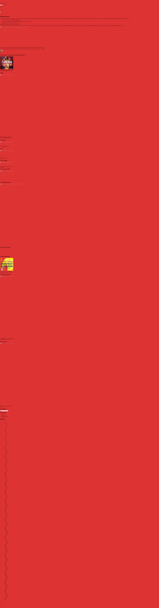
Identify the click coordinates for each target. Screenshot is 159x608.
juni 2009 (3, 572)
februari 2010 (4, 566)
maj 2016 (3, 510)
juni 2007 (3, 590)
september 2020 (4, 471)
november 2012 (4, 541)
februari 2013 (4, 539)
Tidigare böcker (4, 9)
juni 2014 (3, 527)
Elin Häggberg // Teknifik (5, 417)
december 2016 (4, 505)
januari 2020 (3, 477)
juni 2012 (3, 545)
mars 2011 (3, 556)
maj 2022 (3, 456)
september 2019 (4, 480)
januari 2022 (3, 459)
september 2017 (4, 498)
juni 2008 (3, 581)
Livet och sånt (11, 51)
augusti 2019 (3, 481)
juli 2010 (3, 562)
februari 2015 (4, 521)
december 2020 (4, 469)
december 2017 (4, 496)
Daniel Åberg (2, 2)
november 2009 (4, 568)
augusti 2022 (3, 454)
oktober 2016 (3, 506)
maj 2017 (3, 501)
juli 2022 (3, 455)
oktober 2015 (3, 515)
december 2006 (4, 594)
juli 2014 (3, 526)
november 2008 (4, 577)
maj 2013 (3, 537)
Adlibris (9, 272)
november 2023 (4, 443)
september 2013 (4, 534)
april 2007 (3, 591)
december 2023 (4, 442)
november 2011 (4, 550)
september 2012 (4, 543)
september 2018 (4, 489)
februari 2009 (4, 575)
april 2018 (3, 493)
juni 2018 (3, 491)
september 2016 (4, 507)
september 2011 (4, 552)
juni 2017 (3, 500)
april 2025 (3, 430)
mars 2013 (3, 538)
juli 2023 (3, 446)
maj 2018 (3, 492)
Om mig (3, 10)
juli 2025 (3, 428)
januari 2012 (3, 549)
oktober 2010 (3, 560)
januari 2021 (3, 468)
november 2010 (4, 559)
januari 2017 (3, 504)
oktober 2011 (3, 551)
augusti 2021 (3, 463)
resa (22, 51)
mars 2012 (3, 547)
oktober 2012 (3, 542)
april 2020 (3, 475)
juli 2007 (3, 589)
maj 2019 (3, 483)
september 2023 (4, 444)
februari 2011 (3, 557)
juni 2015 (3, 518)
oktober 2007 (3, 587)
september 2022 (4, 453)
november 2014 (4, 523)
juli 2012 (3, 544)
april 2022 (3, 457)
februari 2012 (4, 548)
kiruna (14, 51)
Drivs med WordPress (7, 607)
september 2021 (4, 462)
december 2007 (4, 585)
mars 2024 (3, 440)
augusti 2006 (3, 597)
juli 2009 (3, 571)
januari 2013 (3, 540)
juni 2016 (3, 509)
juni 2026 (3, 420)
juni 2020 (3, 473)
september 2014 (4, 525)
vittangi (26, 51)
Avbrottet (3, 8)
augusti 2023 (3, 445)
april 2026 (3, 422)
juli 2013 (3, 535)
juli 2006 (3, 598)
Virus (2, 6)
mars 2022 (3, 458)
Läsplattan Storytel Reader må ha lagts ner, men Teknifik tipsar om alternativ (15, 414)
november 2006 (4, 595)
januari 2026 (3, 423)
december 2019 (4, 478)
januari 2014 (3, 531)
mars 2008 (3, 583)
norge (18, 51)
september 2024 (4, 435)
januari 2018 (3, 495)
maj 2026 (3, 421)
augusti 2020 (3, 472)
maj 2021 (3, 465)
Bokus (12, 272)
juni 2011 (3, 554)
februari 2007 (4, 593)
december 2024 (4, 433)
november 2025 (4, 425)
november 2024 (4, 434)
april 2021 (3, 466)
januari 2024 (3, 441)
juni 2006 (3, 599)
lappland (16, 51)
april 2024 (3, 439)
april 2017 (3, 502)
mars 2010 (3, 565)
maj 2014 (3, 528)
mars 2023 (3, 449)
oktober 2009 (3, 569)
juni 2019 (3, 482)
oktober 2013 (3, 533)
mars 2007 (3, 592)
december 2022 (4, 451)
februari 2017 (4, 503)
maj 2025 (3, 429)
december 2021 (4, 460)
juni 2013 (3, 536)
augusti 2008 (3, 579)
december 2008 (4, 576)
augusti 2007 (3, 588)
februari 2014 (4, 530)
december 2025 (4, 424)
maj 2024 (3, 438)
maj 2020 (3, 474)
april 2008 (3, 582)
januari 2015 (3, 522)
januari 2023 (3, 450)
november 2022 (4, 452)
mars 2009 (3, 574)
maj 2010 (3, 564)
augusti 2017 (3, 499)
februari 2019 (4, 485)
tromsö (24, 51)
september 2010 (4, 561)
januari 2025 (3, 432)
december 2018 (4, 487)
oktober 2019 (3, 479)
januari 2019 (3, 486)
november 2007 (4, 586)
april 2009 (3, 573)
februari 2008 (4, 584)
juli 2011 (3, 553)
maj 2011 (3, 555)
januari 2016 (3, 513)
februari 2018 (4, 494)
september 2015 (4, 516)
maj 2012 (3, 546)
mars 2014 (3, 529)
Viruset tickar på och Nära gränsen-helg (10, 415)
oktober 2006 (3, 596)
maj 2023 (3, 447)
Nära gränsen (3, 7)
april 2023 (3, 448)
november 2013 (4, 532)
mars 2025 (3, 431)
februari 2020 (4, 476)
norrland (20, 51)
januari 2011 (3, 558)
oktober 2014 (3, 524)
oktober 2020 (3, 470)
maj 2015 (3, 519)
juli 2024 (3, 437)
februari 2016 (4, 512)
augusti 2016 (3, 508)
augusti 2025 (3, 427)
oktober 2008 (3, 578)
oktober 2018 (3, 488)
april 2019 (3, 484)
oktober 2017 (3, 497)
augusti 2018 (3, 490)
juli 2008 (3, 580)
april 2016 (3, 511)
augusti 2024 (3, 436)
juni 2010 (3, 563)
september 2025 (4, 426)
